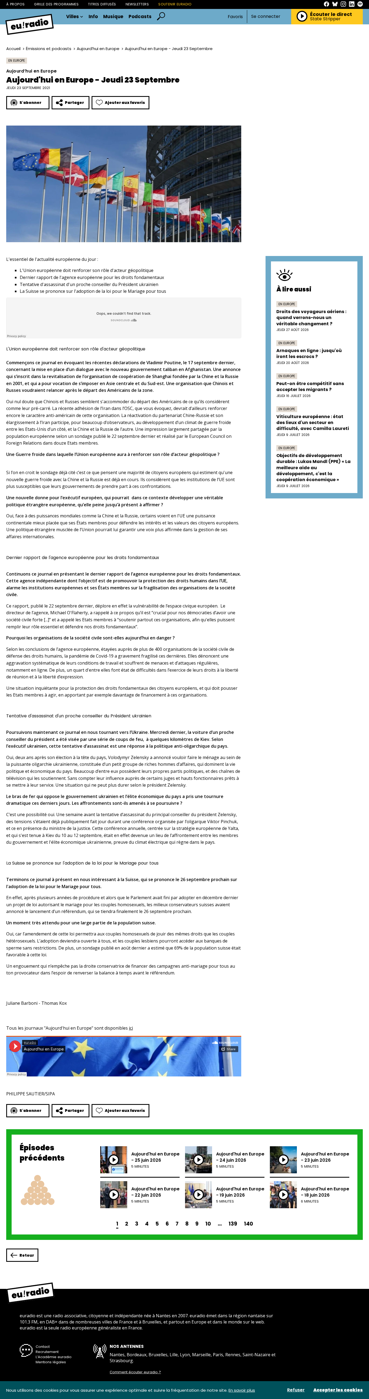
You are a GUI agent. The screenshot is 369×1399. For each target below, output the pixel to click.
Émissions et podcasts (48, 48)
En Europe (16, 60)
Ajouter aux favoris (125, 102)
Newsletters (137, 4)
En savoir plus (242, 1390)
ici (131, 1028)
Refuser (296, 1390)
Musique (113, 16)
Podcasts (140, 16)
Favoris (235, 17)
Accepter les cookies (338, 1390)
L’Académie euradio (54, 1356)
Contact (43, 1346)
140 (248, 1223)
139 (233, 1223)
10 (208, 1223)
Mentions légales (51, 1362)
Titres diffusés (102, 4)
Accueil (13, 48)
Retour (26, 1255)
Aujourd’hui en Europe (98, 48)
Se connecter (265, 16)
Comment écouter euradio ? (135, 1372)
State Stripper (325, 19)
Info (93, 16)
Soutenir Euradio (175, 4)
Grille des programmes (56, 4)
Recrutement (47, 1351)
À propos (15, 4)
